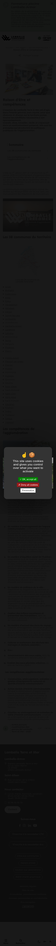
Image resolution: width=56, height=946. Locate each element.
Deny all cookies (29, 485)
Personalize (28, 490)
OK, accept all (29, 479)
